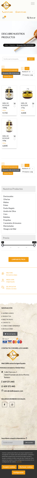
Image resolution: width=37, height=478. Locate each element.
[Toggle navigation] (33, 3)
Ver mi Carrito (11, 334)
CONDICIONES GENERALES (11, 326)
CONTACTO (6, 322)
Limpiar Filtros (18, 259)
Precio (6, 238)
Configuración (18, 472)
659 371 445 (8, 12)
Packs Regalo (8, 208)
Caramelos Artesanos (12, 223)
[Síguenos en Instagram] (12, 404)
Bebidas (6, 217)
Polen (5, 205)
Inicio (6, 45)
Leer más (19, 462)
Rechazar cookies (26, 467)
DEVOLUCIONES (7, 329)
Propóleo (7, 220)
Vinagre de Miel (9, 229)
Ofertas (6, 199)
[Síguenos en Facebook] (4, 404)
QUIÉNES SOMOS (8, 313)
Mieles (4, 110)
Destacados (8, 196)
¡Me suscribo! (29, 442)
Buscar (31, 59)
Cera (5, 214)
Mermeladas (8, 226)
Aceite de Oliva (9, 211)
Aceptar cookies (9, 467)
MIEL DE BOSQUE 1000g (5, 105)
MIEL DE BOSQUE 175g (24, 105)
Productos (12, 45)
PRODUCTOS (6, 316)
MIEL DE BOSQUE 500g (5, 138)
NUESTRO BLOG (7, 319)
